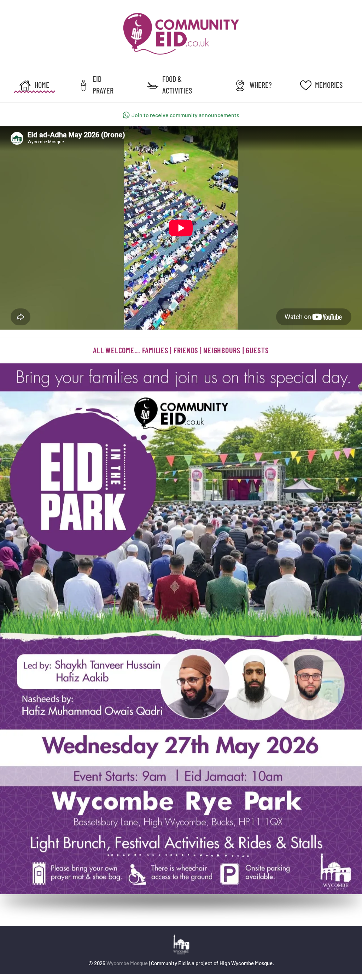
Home (42, 84)
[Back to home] (181, 33)
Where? (261, 84)
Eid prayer (103, 84)
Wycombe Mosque (127, 963)
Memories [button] (329, 84)
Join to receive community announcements (185, 115)
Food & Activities (177, 84)
